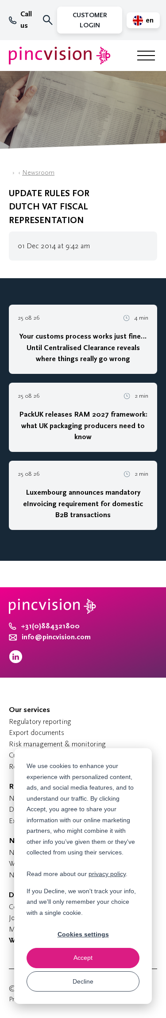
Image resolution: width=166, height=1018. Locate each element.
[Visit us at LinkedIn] (16, 661)
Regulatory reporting (40, 721)
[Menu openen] (146, 56)
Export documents (36, 732)
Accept (83, 957)
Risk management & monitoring (57, 744)
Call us (26, 20)
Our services (29, 709)
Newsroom (38, 172)
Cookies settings (83, 934)
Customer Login (90, 20)
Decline (83, 981)
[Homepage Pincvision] (60, 55)
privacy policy (107, 873)
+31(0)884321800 (50, 626)
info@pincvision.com (56, 637)
